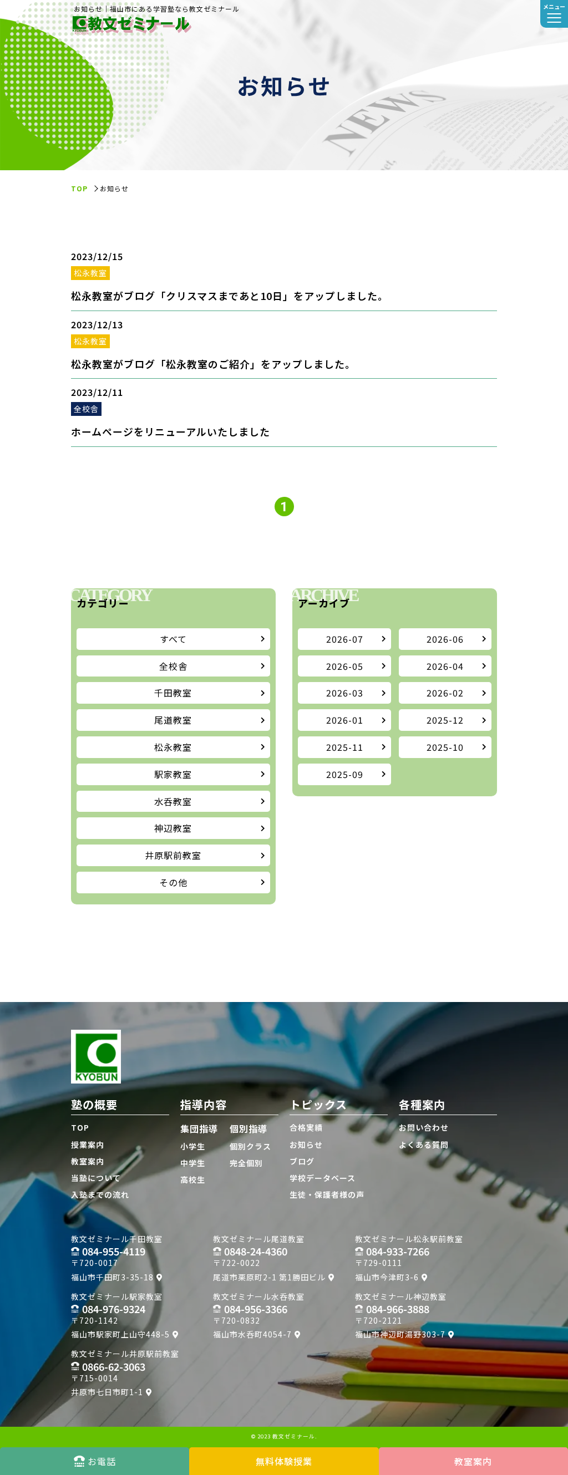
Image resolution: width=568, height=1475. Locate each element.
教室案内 (87, 1161)
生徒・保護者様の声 (327, 1194)
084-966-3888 (397, 1309)
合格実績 (306, 1127)
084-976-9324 (113, 1309)
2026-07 (344, 638)
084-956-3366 (255, 1309)
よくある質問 (424, 1144)
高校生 (192, 1179)
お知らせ (306, 1144)
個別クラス (250, 1146)
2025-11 (344, 747)
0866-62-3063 (113, 1366)
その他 (173, 882)
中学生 (192, 1162)
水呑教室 (173, 801)
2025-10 (445, 747)
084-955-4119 (113, 1251)
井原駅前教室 (173, 855)
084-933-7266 (397, 1251)
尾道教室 (173, 719)
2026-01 (344, 719)
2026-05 (344, 666)
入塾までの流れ (100, 1194)
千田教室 (173, 692)
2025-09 (344, 774)
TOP (80, 1127)
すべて (173, 638)
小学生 (192, 1146)
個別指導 (248, 1128)
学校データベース (323, 1177)
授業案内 (87, 1144)
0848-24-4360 (255, 1251)
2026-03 (344, 692)
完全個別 (246, 1162)
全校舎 (173, 666)
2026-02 (445, 692)
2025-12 (445, 719)
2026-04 (445, 666)
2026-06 (445, 638)
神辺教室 (173, 828)
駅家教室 (173, 774)
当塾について (96, 1177)
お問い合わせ (424, 1127)
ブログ (302, 1161)
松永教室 (173, 747)
